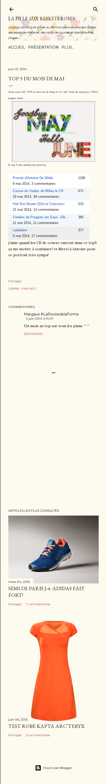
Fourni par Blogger (57, 768)
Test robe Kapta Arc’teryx (46, 726)
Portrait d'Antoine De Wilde (33, 178)
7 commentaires (38, 604)
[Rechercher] (95, 8)
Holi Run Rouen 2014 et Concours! (39, 204)
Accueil (16, 47)
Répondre (33, 334)
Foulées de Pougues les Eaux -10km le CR (45, 217)
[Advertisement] (53, 459)
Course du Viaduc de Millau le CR (38, 191)
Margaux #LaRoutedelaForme (51, 314)
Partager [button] (15, 281)
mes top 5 (28, 288)
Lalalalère (20, 230)
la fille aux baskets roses (41, 19)
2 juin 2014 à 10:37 (40, 318)
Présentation (43, 47)
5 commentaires (38, 735)
